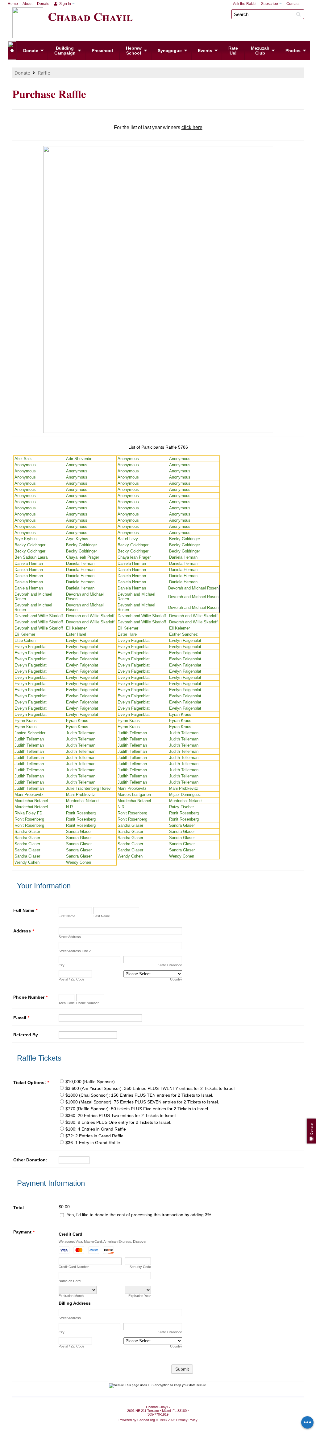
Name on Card (70, 1281)
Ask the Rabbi (244, 4)
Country (176, 979)
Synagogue (170, 50)
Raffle (44, 73)
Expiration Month (71, 1296)
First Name (67, 916)
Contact (292, 4)
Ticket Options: (31, 1082)
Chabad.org (146, 1420)
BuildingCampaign (65, 50)
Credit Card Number (74, 1267)
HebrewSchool (134, 50)
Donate (43, 4)
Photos (293, 50)
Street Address (70, 937)
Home (13, 4)
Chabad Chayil (90, 16)
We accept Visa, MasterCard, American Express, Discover (103, 1241)
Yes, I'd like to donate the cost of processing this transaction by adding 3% (139, 1214)
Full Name (25, 910)
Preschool (102, 50)
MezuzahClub (260, 50)
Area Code (67, 1003)
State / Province (170, 965)
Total (18, 1207)
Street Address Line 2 (75, 951)
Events (205, 50)
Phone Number (30, 997)
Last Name (102, 916)
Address (23, 930)
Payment (24, 1231)
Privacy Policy (187, 1420)
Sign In (64, 4)
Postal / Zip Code (71, 979)
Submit (182, 1369)
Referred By (25, 1034)
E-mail (21, 1017)
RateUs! (233, 50)
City (61, 965)
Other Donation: (30, 1159)
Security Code (140, 1267)
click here (191, 127)
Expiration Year (139, 1296)
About (27, 4)
